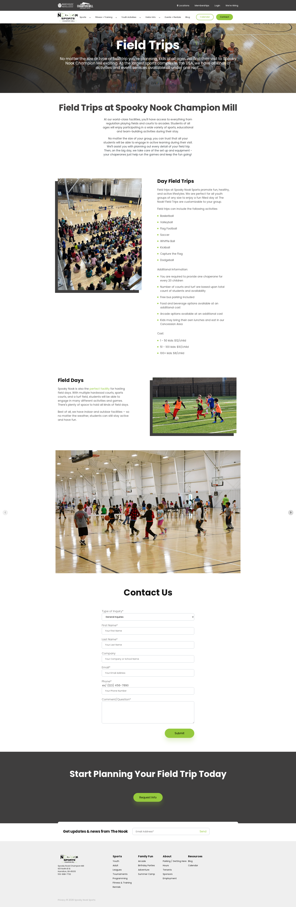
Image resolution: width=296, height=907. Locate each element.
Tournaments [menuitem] (120, 874)
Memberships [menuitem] (202, 5)
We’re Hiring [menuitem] (232, 5)
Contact (224, 16)
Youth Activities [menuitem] (128, 17)
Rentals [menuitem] (117, 887)
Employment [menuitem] (170, 878)
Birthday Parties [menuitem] (146, 865)
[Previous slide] (5, 512)
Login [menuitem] (217, 5)
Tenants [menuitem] (167, 869)
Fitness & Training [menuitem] (122, 882)
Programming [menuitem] (120, 878)
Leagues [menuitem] (117, 869)
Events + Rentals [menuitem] (173, 17)
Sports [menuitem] (83, 17)
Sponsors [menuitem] (168, 874)
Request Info (148, 797)
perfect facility (100, 389)
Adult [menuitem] (115, 865)
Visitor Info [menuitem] (150, 17)
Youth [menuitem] (116, 861)
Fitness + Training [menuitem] (103, 17)
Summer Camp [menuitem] (146, 874)
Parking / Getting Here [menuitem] (175, 861)
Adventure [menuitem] (143, 869)
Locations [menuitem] (184, 5)
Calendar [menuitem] (193, 865)
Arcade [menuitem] (142, 861)
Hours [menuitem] (166, 865)
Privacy (62, 899)
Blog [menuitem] (187, 17)
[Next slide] (290, 512)
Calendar (205, 16)
